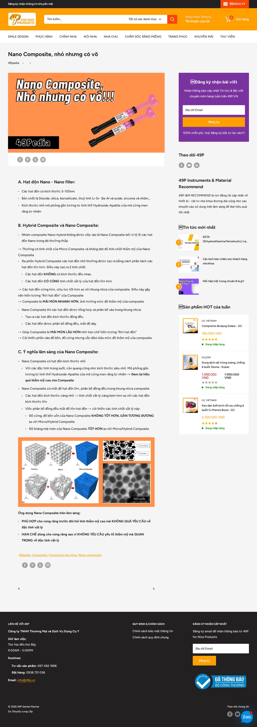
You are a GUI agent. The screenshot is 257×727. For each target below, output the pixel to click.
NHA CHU (111, 36)
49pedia (13, 63)
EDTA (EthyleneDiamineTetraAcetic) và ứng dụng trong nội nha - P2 (224, 239)
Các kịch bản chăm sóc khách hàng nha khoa (225, 261)
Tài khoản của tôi (197, 21)
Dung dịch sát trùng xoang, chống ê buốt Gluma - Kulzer (223, 365)
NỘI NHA (90, 36)
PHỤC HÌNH (44, 36)
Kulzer (206, 357)
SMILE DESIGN (18, 36)
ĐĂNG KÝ (237, 4)
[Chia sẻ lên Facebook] (20, 159)
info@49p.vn (26, 680)
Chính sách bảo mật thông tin (153, 631)
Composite (39, 555)
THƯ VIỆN (227, 36)
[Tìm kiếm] (172, 19)
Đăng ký (213, 122)
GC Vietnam (209, 320)
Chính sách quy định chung (151, 637)
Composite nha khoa (63, 555)
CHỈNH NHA (68, 36)
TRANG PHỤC (178, 36)
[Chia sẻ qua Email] (43, 159)
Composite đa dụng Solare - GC (222, 326)
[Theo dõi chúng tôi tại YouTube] (189, 165)
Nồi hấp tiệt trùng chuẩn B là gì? (223, 281)
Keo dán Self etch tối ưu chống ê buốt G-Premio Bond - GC (223, 408)
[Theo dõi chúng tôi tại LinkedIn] (197, 165)
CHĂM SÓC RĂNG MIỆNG (143, 36)
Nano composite (90, 555)
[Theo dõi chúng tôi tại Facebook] (181, 165)
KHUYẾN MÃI (204, 36)
